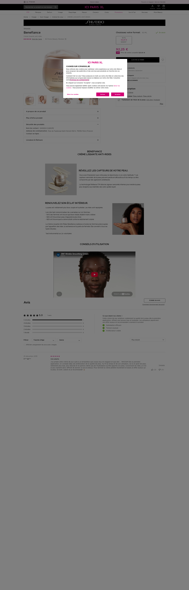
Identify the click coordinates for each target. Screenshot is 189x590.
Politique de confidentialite (79, 80)
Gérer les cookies (73, 94)
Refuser (102, 94)
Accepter (117, 94)
